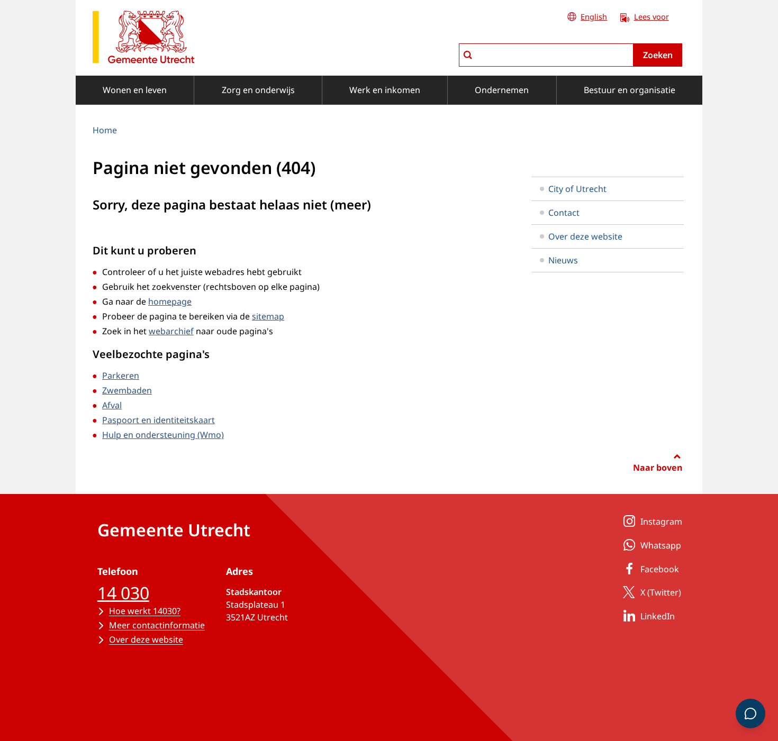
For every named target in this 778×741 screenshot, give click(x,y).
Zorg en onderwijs (258, 90)
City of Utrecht (577, 189)
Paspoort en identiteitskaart (158, 420)
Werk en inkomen (384, 90)
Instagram (661, 521)
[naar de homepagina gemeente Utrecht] (143, 39)
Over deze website (585, 236)
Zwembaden (127, 390)
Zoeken (658, 55)
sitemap (268, 316)
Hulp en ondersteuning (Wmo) (163, 435)
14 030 (123, 592)
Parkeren (120, 375)
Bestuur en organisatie (629, 90)
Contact (564, 212)
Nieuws (563, 260)
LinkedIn (657, 616)
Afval (112, 405)
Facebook (659, 569)
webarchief (171, 331)
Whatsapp (660, 545)
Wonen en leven (135, 90)
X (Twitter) (660, 592)
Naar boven (657, 467)
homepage (170, 301)
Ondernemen (502, 90)
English (594, 17)
